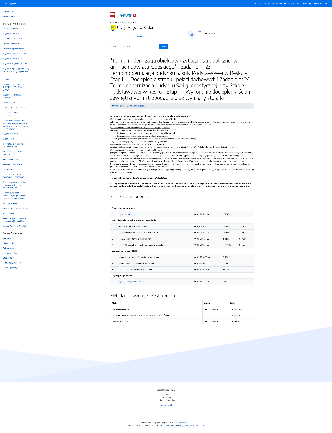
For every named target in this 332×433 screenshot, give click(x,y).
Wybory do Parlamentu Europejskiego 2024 (13, 96)
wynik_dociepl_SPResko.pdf (130, 281)
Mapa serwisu (9, 243)
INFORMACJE (8, 169)
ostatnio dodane (140, 36)
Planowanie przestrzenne (13, 48)
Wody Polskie (8, 213)
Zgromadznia (8, 139)
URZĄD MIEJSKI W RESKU (14, 28)
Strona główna (11, 3)
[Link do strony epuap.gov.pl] (127, 15)
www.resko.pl (166, 405)
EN (260, 3)
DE (265, 3)
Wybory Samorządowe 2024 (15, 53)
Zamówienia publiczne (277, 3)
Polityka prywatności (12, 263)
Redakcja (7, 238)
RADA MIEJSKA (9, 102)
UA (255, 3)
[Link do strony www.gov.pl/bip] (114, 15)
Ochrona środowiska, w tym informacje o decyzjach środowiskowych (14, 185)
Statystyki (7, 258)
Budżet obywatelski (11, 43)
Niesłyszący (306, 3)
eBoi (199, 31)
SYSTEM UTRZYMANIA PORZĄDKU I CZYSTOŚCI (13, 175)
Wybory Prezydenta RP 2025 (15, 63)
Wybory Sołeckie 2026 (12, 33)
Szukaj (163, 46)
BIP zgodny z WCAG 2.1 (181, 422)
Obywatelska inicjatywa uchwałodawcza (13, 145)
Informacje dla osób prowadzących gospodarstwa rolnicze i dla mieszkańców (15, 195)
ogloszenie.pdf (124, 214)
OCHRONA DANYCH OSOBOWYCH (11, 114)
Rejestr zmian (8, 248)
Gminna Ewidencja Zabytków (15, 226)
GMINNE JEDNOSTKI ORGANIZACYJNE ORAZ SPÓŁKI (13, 87)
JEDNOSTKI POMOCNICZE (14, 107)
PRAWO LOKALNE (10, 159)
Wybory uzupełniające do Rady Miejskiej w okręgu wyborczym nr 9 (16, 71)
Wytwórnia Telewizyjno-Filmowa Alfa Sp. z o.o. (184, 425)
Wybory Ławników (11, 134)
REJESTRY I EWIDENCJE (12, 164)
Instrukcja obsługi (10, 253)
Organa (6, 79)
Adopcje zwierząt (10, 203)
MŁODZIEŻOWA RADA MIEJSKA (12, 153)
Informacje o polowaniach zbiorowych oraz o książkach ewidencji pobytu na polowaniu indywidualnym (16, 124)
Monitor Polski (9, 16)
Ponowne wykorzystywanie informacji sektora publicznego (15, 219)
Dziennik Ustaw (9, 11)
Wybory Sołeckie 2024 (12, 58)
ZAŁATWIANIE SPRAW (12, 38)
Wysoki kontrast (320, 3)
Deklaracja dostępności (12, 267)
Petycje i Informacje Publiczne (15, 208)
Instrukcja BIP (294, 3)
